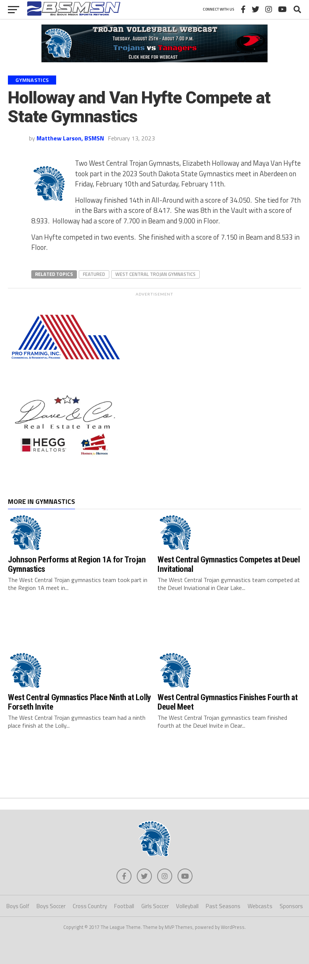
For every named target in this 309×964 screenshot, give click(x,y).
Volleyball (187, 906)
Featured (94, 274)
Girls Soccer (155, 906)
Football (124, 906)
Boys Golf (17, 906)
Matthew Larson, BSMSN (70, 138)
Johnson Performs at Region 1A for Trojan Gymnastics (76, 564)
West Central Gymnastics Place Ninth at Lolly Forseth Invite (79, 701)
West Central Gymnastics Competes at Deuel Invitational (229, 564)
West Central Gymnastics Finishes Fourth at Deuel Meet (227, 701)
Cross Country (90, 906)
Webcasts (260, 906)
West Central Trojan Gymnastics (155, 274)
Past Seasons (223, 906)
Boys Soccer (51, 906)
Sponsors (291, 906)
